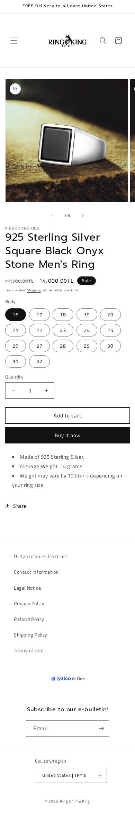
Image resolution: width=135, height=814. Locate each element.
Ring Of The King (75, 801)
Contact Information (36, 571)
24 (87, 330)
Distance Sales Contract (41, 556)
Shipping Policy (30, 634)
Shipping (34, 290)
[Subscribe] (101, 728)
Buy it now (68, 435)
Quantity (14, 377)
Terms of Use (28, 650)
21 (15, 330)
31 (15, 361)
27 (39, 345)
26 (15, 345)
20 (110, 314)
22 (39, 330)
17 (39, 314)
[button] (13, 40)
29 (87, 345)
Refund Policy (29, 619)
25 (110, 330)
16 (15, 314)
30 (110, 345)
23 (63, 330)
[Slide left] (52, 215)
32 (39, 361)
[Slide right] (82, 215)
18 (63, 314)
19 (87, 314)
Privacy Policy (29, 603)
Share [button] (19, 505)
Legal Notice (27, 587)
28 (63, 345)
